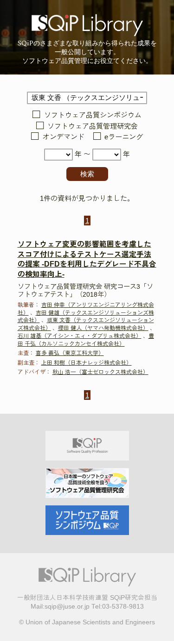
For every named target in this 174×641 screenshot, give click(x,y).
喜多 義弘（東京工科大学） (70, 353)
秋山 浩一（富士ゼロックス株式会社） (100, 372)
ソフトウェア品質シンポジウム (92, 115)
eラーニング (123, 137)
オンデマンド (63, 137)
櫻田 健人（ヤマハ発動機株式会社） (103, 328)
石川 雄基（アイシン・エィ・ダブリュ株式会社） (80, 336)
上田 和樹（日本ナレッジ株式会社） (86, 363)
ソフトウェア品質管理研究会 (92, 126)
